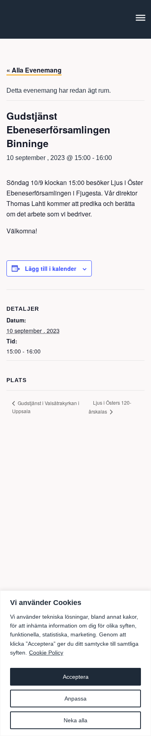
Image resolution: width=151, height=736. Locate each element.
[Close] (142, 597)
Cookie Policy (46, 652)
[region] (75, 663)
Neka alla (75, 720)
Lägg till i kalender (50, 268)
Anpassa (75, 698)
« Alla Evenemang (34, 70)
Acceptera (76, 677)
